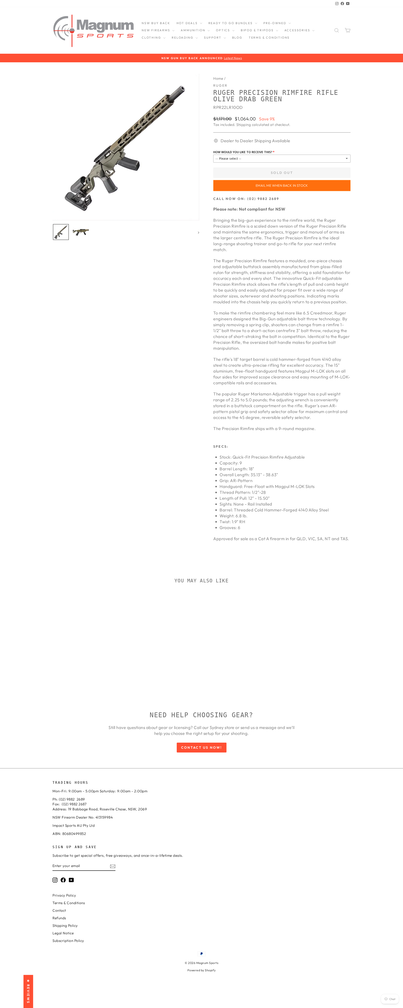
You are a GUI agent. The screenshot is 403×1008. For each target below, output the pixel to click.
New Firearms (156, 30)
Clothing (152, 37)
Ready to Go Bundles (231, 23)
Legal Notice (63, 933)
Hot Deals (188, 23)
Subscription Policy (68, 940)
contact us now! (201, 747)
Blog (237, 37)
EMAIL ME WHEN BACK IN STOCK (282, 185)
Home (218, 78)
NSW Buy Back (156, 23)
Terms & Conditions (269, 37)
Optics (223, 30)
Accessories (297, 30)
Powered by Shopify (201, 970)
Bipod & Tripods (258, 30)
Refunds (59, 918)
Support (213, 37)
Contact (59, 910)
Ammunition (194, 30)
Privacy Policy (64, 895)
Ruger (220, 85)
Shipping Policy (65, 925)
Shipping (243, 124)
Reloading (183, 37)
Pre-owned (275, 23)
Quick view (88, 659)
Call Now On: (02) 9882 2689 (246, 199)
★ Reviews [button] (28, 991)
